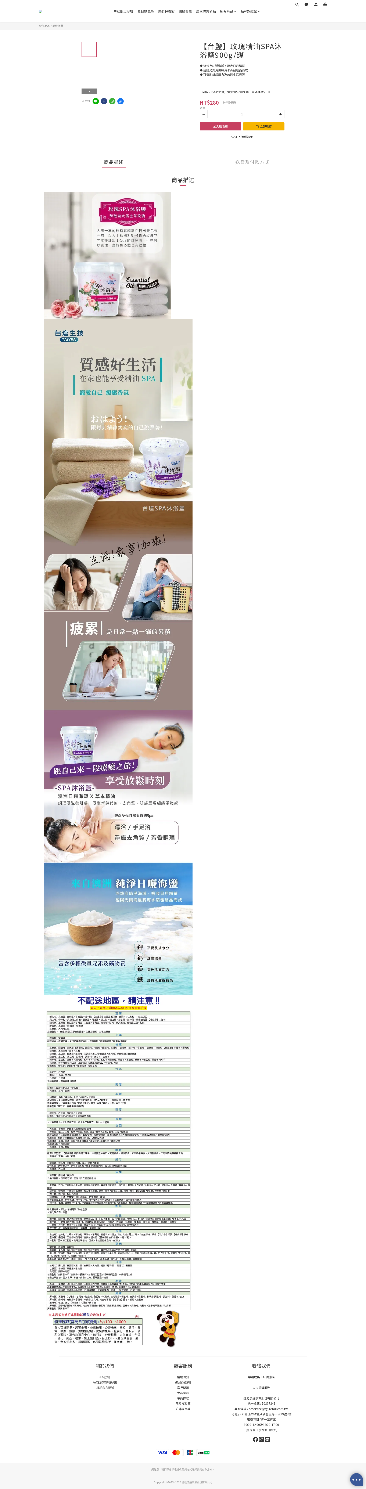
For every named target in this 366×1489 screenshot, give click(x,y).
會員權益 (183, 1393)
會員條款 (183, 1398)
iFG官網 (104, 1377)
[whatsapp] (112, 101)
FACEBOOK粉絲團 (105, 1382)
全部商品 (44, 26)
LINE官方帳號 (105, 1387)
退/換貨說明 (183, 1382)
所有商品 (226, 11)
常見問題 (183, 1387)
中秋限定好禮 (123, 11)
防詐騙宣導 (183, 1409)
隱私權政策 (183, 1403)
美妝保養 (57, 26)
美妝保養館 (166, 11)
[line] (96, 101)
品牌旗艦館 (249, 11)
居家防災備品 (206, 11)
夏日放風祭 (145, 11)
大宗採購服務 (261, 1387)
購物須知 (183, 1377)
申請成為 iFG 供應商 (261, 1377)
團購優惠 (185, 11)
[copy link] (120, 101)
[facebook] (104, 101)
